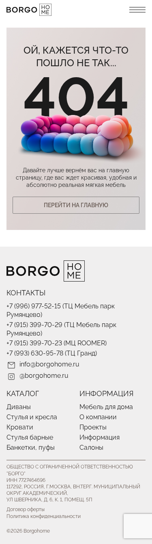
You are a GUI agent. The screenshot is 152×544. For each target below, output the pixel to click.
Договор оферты (25, 509)
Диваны (18, 407)
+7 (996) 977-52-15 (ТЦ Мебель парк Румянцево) (60, 310)
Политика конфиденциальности (43, 516)
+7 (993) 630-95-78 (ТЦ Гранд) (51, 353)
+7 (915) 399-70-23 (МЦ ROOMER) (56, 343)
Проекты (93, 427)
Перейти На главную (76, 205)
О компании (98, 417)
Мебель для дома (106, 407)
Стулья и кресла (31, 417)
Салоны (91, 447)
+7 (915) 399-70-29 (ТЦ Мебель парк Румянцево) (61, 329)
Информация (99, 437)
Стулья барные (29, 437)
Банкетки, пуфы (30, 447)
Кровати (19, 427)
